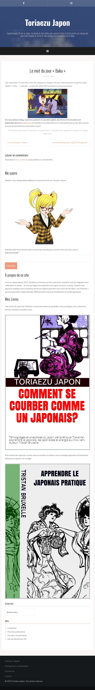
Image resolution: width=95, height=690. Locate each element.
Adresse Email (12, 252)
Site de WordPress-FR (16, 639)
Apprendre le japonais (28, 130)
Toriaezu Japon (47, 22)
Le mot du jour (44, 130)
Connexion (11, 628)
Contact (8, 676)
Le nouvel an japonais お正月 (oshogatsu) (69, 142)
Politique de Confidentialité (16, 666)
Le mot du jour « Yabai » (18, 142)
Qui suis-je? (10, 671)
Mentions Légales (12, 661)
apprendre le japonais (73, 130)
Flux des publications (16, 632)
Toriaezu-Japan (48, 76)
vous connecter (21, 159)
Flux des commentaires (17, 635)
